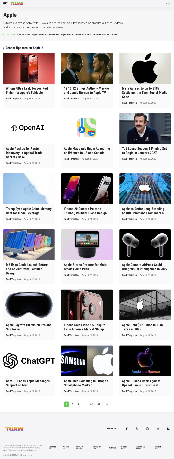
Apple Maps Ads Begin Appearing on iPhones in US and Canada (87, 151)
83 (99, 404)
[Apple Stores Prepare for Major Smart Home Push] (86, 244)
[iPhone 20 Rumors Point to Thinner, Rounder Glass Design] (86, 188)
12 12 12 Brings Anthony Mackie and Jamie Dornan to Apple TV (86, 90)
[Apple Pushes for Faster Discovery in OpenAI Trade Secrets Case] (29, 128)
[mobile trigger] (6, 3)
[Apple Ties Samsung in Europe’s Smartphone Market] (86, 361)
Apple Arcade (23, 34)
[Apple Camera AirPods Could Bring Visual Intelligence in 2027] (145, 244)
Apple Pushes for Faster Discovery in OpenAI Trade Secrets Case (24, 153)
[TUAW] (17, 3)
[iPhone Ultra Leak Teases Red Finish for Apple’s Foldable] (29, 68)
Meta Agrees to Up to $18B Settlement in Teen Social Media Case (144, 92)
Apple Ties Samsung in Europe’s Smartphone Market (86, 383)
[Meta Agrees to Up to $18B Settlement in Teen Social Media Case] (145, 68)
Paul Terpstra (13, 98)
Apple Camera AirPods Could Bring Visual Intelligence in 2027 (144, 267)
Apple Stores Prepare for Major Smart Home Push (86, 267)
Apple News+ (66, 34)
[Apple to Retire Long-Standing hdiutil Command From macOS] (145, 188)
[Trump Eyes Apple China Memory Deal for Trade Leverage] (29, 188)
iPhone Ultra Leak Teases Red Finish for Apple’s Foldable (27, 90)
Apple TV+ (90, 34)
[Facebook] (126, 428)
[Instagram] (147, 428)
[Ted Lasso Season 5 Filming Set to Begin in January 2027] (145, 128)
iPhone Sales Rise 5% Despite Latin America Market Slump (84, 327)
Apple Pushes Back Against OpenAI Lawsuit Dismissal (141, 383)
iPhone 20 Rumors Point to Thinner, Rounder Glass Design (85, 211)
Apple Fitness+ (38, 34)
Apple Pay (79, 34)
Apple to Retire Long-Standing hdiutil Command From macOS (143, 211)
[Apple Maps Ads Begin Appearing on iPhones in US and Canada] (86, 128)
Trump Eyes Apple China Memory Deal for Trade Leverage (29, 211)
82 (91, 404)
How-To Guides (103, 34)
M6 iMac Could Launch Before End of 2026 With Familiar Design (27, 269)
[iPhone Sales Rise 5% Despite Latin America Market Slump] (86, 305)
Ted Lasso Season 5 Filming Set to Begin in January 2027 (144, 151)
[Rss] (168, 428)
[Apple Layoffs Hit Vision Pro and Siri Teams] (29, 305)
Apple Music (53, 34)
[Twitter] (137, 428)
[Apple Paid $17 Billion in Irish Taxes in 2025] (145, 305)
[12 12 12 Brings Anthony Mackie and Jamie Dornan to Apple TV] (86, 68)
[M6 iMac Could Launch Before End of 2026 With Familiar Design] (29, 244)
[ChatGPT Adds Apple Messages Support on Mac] (29, 361)
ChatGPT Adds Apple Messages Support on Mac (28, 383)
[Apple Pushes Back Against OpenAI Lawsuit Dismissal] (145, 361)
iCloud (115, 34)
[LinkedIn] (158, 428)
